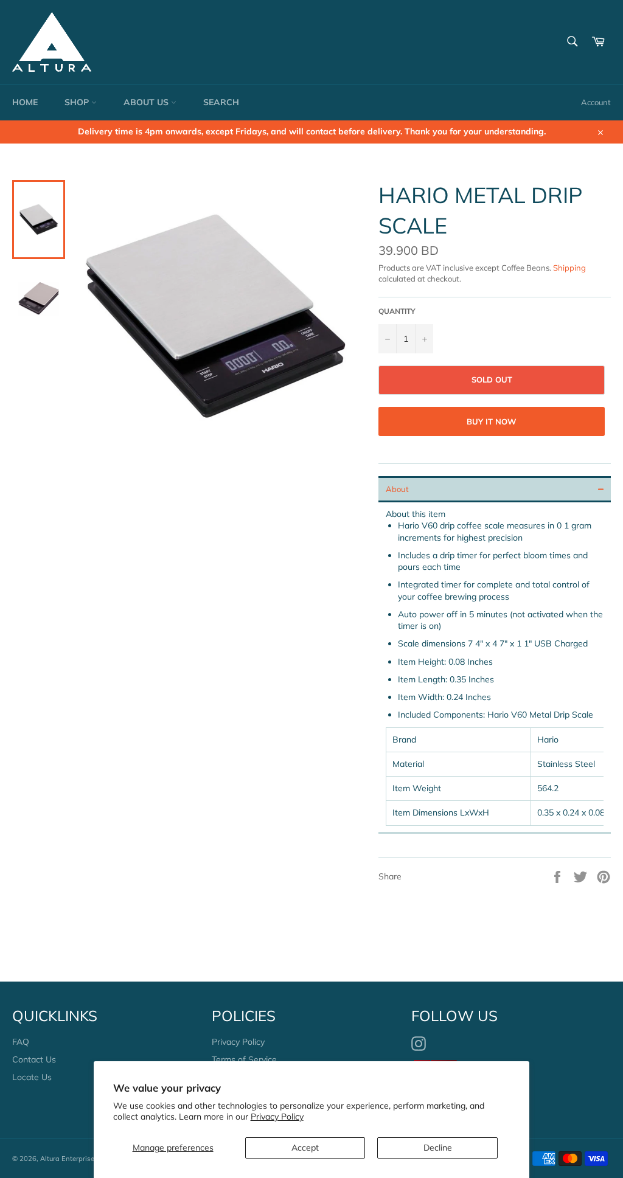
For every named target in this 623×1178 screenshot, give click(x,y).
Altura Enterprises (69, 1158)
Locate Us (32, 1077)
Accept (305, 1147)
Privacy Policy (277, 1116)
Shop (77, 102)
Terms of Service (244, 1059)
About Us (147, 102)
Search (221, 102)
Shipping (569, 267)
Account (596, 102)
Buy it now (492, 421)
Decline (437, 1147)
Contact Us (34, 1059)
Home (25, 102)
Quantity (397, 311)
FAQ (20, 1041)
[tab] (494, 489)
